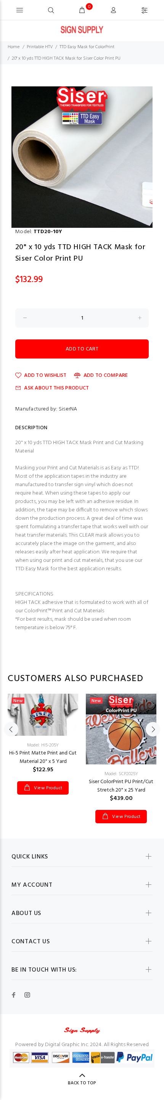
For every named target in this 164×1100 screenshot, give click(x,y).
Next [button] (153, 729)
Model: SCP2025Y (121, 774)
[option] (82, 157)
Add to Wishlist (45, 375)
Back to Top (82, 1083)
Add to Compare (106, 375)
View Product (48, 788)
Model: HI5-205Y (43, 745)
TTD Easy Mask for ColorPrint (86, 47)
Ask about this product (56, 388)
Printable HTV (40, 47)
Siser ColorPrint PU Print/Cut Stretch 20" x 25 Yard (121, 786)
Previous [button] (11, 729)
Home (13, 47)
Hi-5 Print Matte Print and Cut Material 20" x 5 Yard (43, 757)
